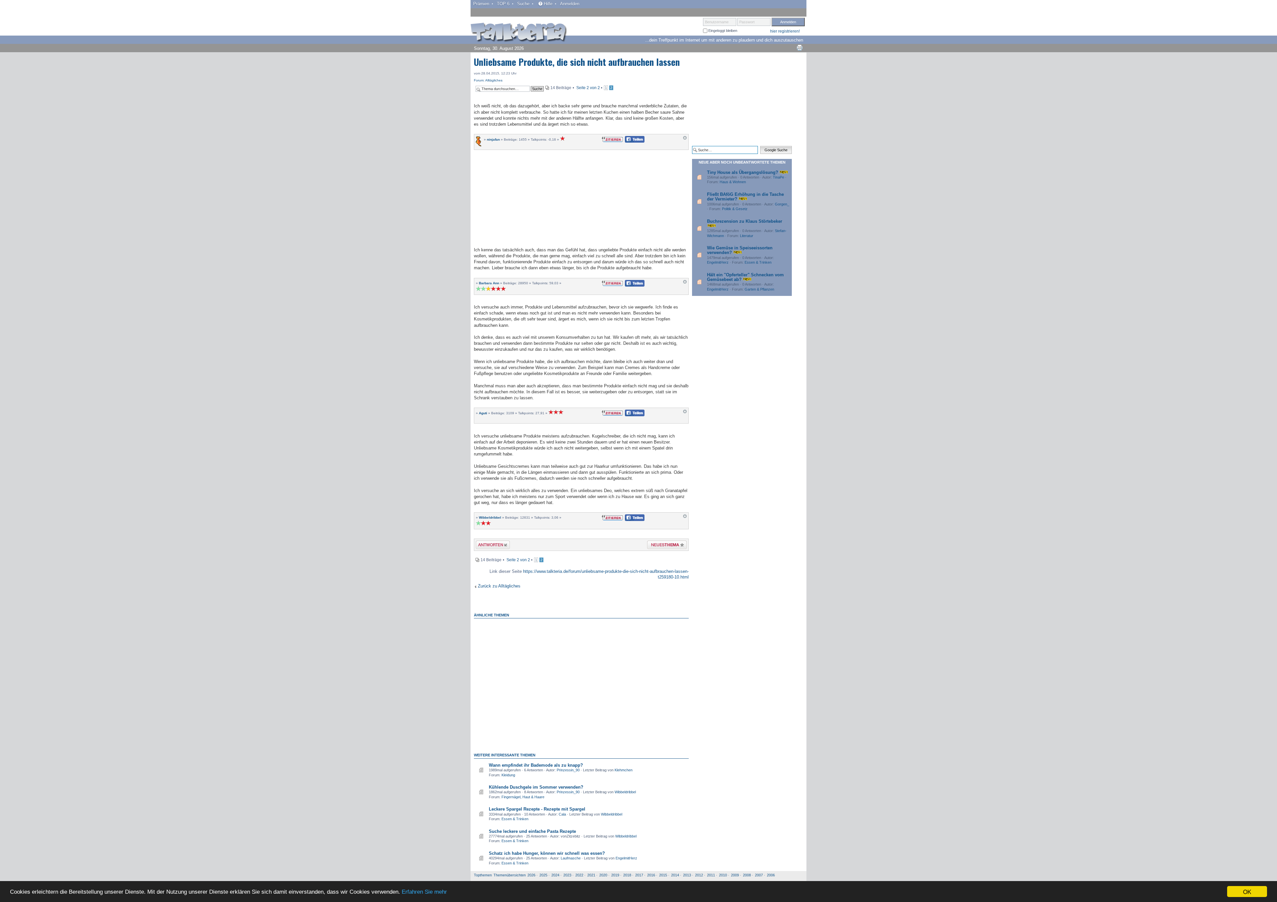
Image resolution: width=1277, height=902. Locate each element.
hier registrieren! (785, 31)
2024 (555, 875)
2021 (591, 875)
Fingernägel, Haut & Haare (522, 797)
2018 (627, 875)
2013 (687, 875)
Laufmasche (571, 858)
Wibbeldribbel (490, 517)
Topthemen (483, 875)
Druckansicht (799, 48)
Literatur (746, 236)
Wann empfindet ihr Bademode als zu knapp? (536, 765)
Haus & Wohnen (733, 182)
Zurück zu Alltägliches (499, 585)
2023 (567, 875)
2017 (639, 875)
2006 (771, 875)
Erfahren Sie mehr (424, 892)
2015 (663, 875)
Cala (562, 814)
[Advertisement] (581, 197)
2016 (651, 875)
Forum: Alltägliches (488, 80)
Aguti (483, 413)
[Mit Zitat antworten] (612, 139)
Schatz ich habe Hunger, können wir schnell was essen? (547, 853)
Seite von (588, 87)
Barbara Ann (489, 283)
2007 (759, 875)
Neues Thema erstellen (665, 546)
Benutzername (717, 22)
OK (1247, 891)
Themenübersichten (510, 875)
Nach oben (685, 139)
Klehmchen (624, 770)
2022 (579, 875)
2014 (675, 875)
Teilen (629, 141)
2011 (711, 875)
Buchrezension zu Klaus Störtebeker (744, 221)
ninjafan (493, 139)
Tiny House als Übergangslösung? (742, 172)
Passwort (747, 22)
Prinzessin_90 (568, 770)
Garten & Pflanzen (759, 289)
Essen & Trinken (514, 819)
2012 (699, 875)
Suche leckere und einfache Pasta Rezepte (532, 831)
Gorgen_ (782, 204)
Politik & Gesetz (735, 209)
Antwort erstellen (488, 546)
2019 (615, 875)
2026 (531, 875)
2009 (735, 875)
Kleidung (508, 775)
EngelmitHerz (626, 858)
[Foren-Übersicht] (519, 33)
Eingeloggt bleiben (722, 31)
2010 (723, 875)
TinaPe (778, 177)
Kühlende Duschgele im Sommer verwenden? (536, 787)
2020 (603, 875)
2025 (543, 875)
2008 (747, 875)
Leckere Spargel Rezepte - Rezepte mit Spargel (537, 809)
